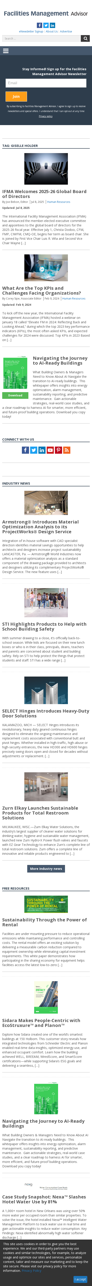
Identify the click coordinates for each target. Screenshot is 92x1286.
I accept (80, 1279)
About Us (52, 31)
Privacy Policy (31, 1270)
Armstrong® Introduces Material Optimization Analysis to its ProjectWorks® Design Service (40, 527)
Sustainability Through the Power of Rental (44, 922)
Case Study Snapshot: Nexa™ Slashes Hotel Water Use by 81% (44, 1199)
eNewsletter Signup (31, 31)
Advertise (66, 31)
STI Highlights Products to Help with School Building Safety (44, 626)
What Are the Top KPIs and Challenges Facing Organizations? (41, 290)
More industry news (46, 869)
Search (85, 38)
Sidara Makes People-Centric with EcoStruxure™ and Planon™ (41, 1022)
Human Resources (58, 202)
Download (15, 395)
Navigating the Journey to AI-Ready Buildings (60, 360)
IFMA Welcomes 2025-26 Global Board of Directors (44, 193)
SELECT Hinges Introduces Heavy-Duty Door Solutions (45, 713)
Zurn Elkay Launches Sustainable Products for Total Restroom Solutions (40, 813)
